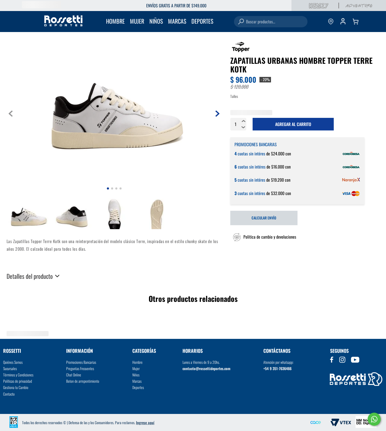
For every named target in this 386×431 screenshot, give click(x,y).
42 (332, 113)
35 (237, 113)
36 (251, 113)
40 (305, 113)
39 (292, 113)
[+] (243, 150)
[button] (263, 266)
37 (264, 113)
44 (360, 113)
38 (278, 113)
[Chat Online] (374, 419)
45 (237, 124)
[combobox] (270, 21)
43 (346, 113)
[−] (243, 157)
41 (319, 113)
